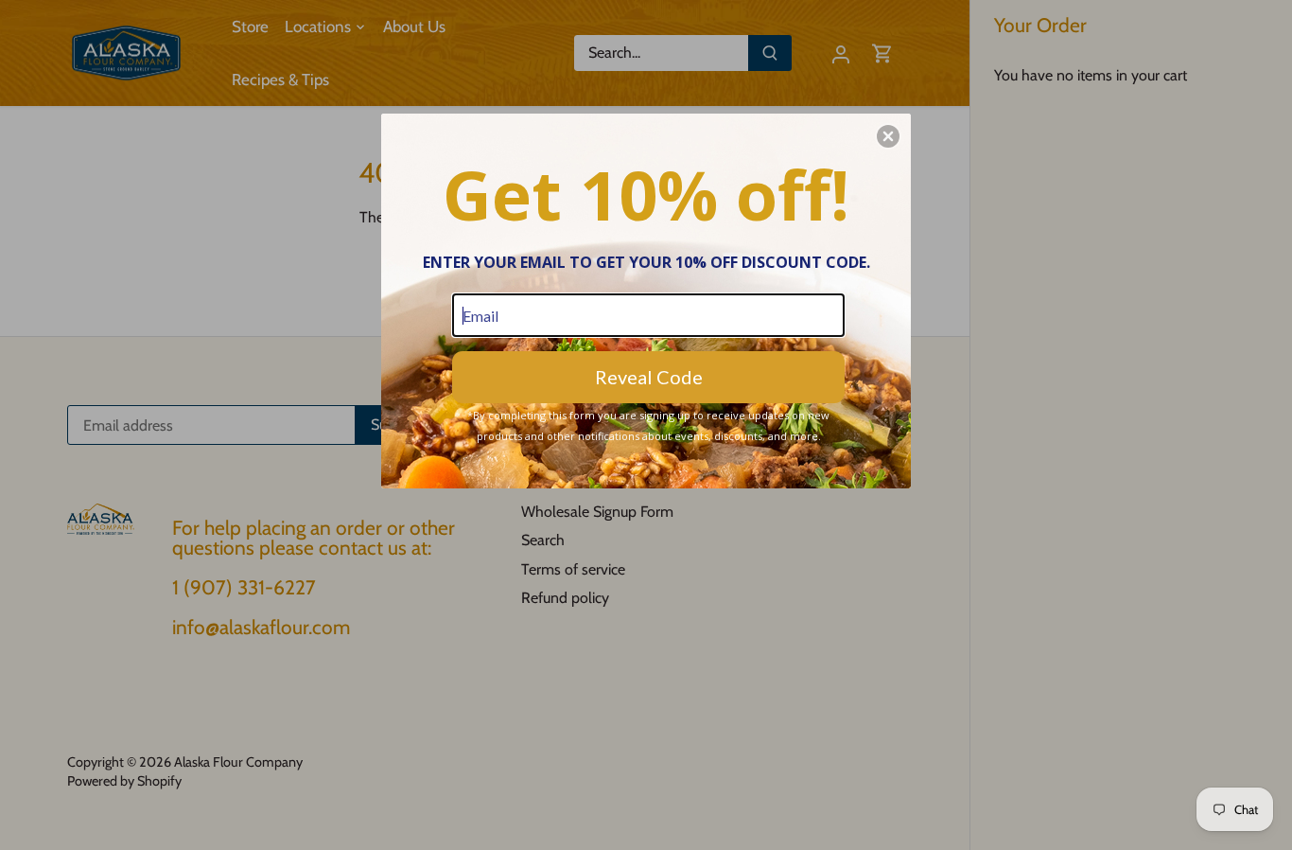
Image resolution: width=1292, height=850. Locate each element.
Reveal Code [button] (649, 376)
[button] (888, 136)
